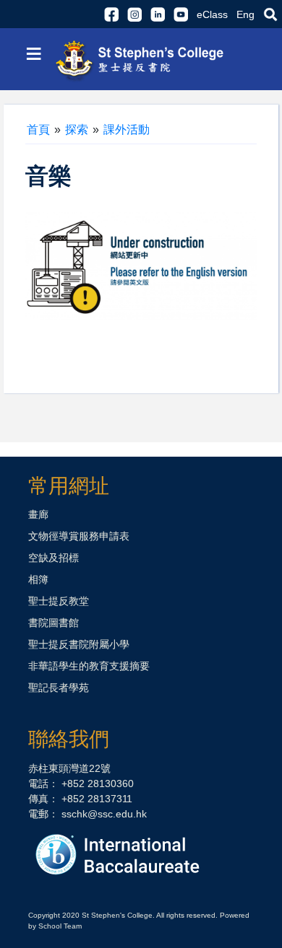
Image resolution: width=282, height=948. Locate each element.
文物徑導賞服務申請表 (78, 536)
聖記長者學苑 (58, 687)
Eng (245, 14)
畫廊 (38, 514)
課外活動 (126, 129)
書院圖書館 (53, 622)
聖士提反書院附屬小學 (78, 644)
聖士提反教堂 (58, 601)
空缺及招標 (53, 557)
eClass (212, 14)
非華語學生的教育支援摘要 (89, 666)
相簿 (38, 579)
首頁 (38, 129)
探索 (76, 129)
